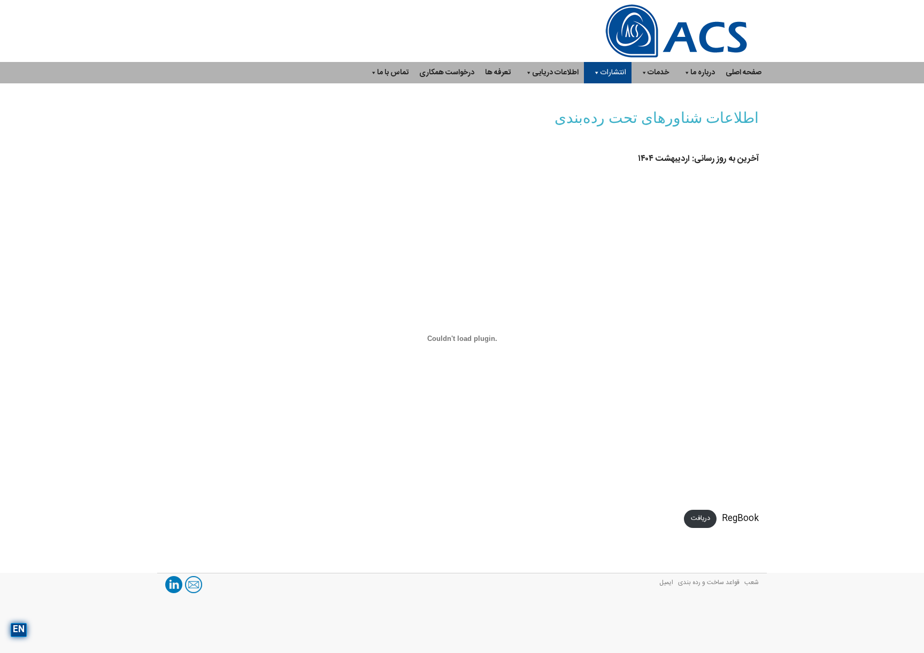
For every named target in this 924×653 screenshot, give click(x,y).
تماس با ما (393, 72)
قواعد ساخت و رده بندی (709, 582)
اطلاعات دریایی (555, 72)
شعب (751, 582)
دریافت (700, 519)
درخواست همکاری (446, 72)
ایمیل (666, 582)
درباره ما (702, 72)
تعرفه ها (498, 72)
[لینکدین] (173, 585)
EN (19, 630)
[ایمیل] (193, 585)
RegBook (740, 518)
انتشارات (613, 72)
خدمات (658, 72)
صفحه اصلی (743, 72)
